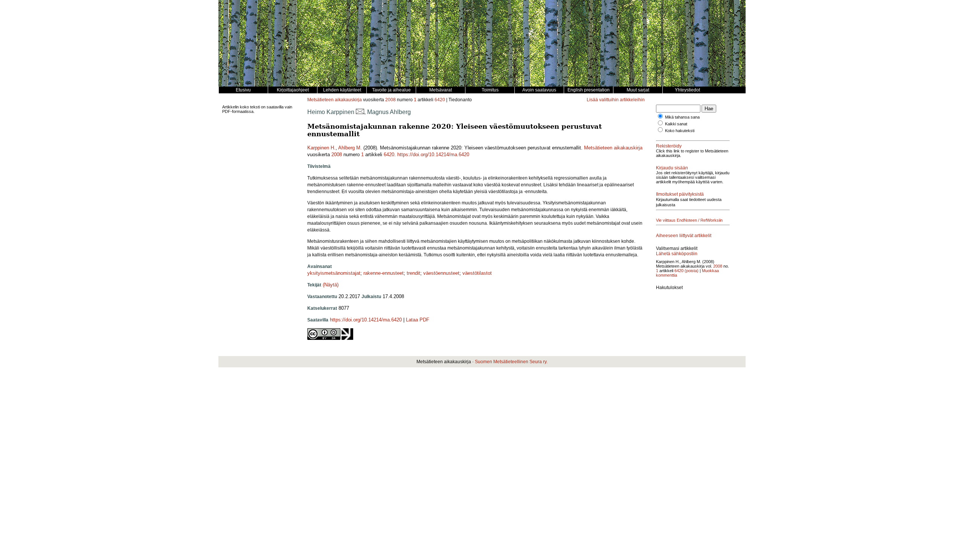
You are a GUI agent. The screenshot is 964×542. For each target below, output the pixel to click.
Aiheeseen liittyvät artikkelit (683, 235)
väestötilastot (477, 273)
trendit (413, 273)
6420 (440, 99)
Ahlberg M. (350, 148)
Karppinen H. (321, 148)
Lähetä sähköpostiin (676, 253)
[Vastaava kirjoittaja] (360, 112)
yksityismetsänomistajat (333, 273)
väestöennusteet (441, 273)
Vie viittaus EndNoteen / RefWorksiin (689, 220)
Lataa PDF (417, 320)
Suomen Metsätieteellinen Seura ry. (511, 361)
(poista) (692, 270)
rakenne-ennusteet (383, 273)
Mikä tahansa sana (682, 117)
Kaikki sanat (676, 124)
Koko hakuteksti (679, 130)
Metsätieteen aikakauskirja (334, 99)
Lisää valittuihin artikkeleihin (616, 99)
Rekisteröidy (669, 146)
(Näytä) (331, 285)
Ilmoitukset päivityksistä (680, 194)
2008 (390, 99)
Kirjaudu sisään (672, 168)
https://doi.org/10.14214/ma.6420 (433, 154)
